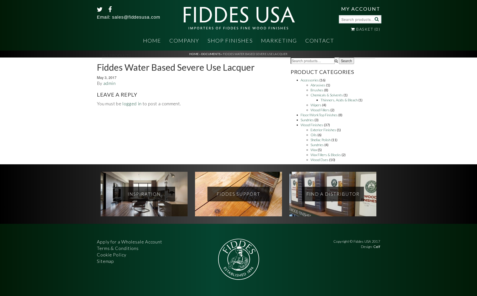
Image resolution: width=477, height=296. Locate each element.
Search (376, 19)
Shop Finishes (230, 40)
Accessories (310, 80)
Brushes (317, 90)
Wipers (316, 105)
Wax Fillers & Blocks (326, 155)
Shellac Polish (321, 140)
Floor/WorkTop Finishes (319, 115)
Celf (376, 246)
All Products (116, 55)
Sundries (307, 120)
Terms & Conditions (118, 248)
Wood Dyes (319, 160)
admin (109, 83)
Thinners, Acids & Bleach (339, 100)
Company (184, 40)
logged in (131, 103)
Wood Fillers (320, 110)
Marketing (279, 40)
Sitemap (105, 261)
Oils (314, 135)
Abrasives (318, 85)
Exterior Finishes (323, 130)
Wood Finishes (312, 125)
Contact (319, 40)
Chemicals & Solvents (327, 95)
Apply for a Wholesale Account (129, 241)
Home (152, 40)
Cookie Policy (111, 254)
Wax (314, 150)
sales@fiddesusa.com (136, 17)
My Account (360, 9)
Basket (367, 29)
